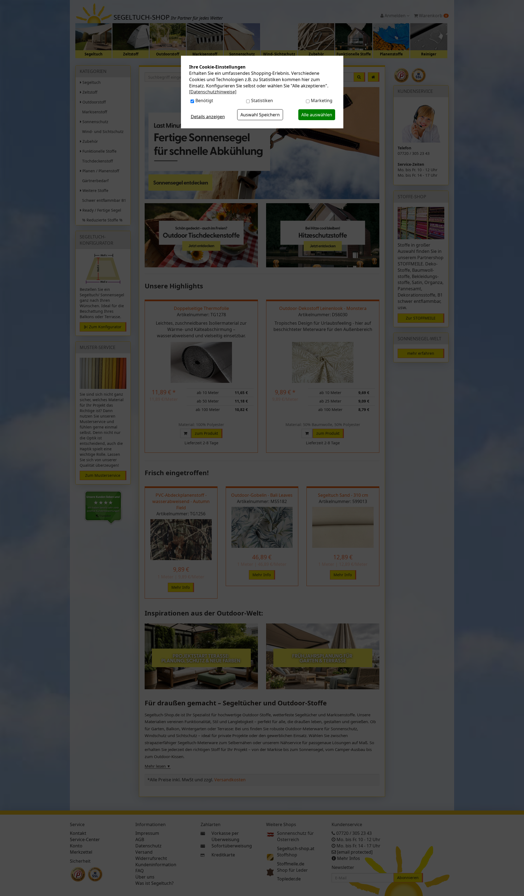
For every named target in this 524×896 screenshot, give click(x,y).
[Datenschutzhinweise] (212, 92)
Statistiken (262, 100)
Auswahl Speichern (260, 115)
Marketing (321, 100)
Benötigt (204, 100)
